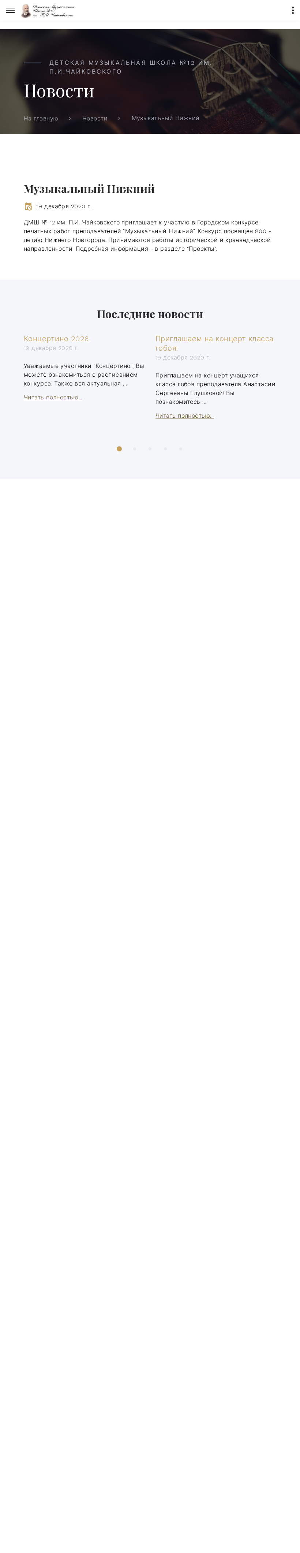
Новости (95, 118)
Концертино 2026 (56, 338)
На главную (41, 118)
